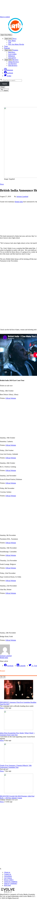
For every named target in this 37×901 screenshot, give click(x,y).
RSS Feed (7, 885)
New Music (12, 41)
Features (15, 50)
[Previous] (1, 677)
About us (7, 872)
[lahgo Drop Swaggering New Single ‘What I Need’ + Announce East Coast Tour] (18, 729)
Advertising (8, 876)
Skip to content (5, 17)
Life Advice (12, 58)
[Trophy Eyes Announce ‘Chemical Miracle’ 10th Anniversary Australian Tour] (18, 762)
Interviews (11, 52)
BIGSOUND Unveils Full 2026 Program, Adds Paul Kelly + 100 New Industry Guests (17, 797)
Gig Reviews (12, 63)
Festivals (7, 48)
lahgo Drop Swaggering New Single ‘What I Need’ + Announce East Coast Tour (17, 734)
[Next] (4, 677)
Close (2, 87)
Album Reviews (13, 62)
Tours (6, 46)
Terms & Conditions (10, 881)
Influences (11, 56)
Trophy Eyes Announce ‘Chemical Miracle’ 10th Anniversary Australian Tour (16, 766)
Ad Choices (8, 878)
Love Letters (12, 54)
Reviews (15, 60)
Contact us (7, 874)
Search (4, 84)
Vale (9, 42)
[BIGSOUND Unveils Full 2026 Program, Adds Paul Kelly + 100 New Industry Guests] (18, 792)
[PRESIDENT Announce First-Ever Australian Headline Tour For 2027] (18, 699)
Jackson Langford (22, 196)
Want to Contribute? (10, 883)
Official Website (10, 398)
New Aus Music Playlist (16, 44)
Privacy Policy (9, 880)
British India (19, 202)
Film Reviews (12, 65)
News (14, 38)
